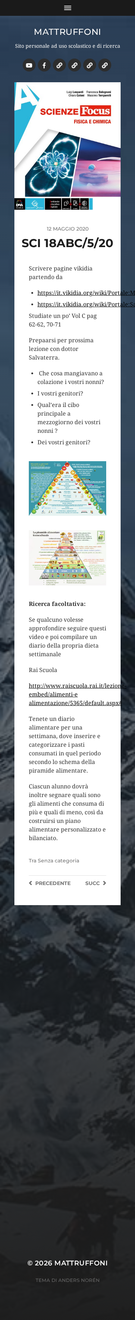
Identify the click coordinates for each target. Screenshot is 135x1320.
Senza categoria (58, 860)
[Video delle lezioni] (29, 65)
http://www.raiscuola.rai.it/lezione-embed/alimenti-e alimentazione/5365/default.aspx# (77, 694)
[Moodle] (104, 65)
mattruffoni (67, 32)
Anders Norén (79, 1280)
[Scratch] (59, 65)
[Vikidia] (89, 65)
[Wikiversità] (74, 65)
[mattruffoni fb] (44, 65)
